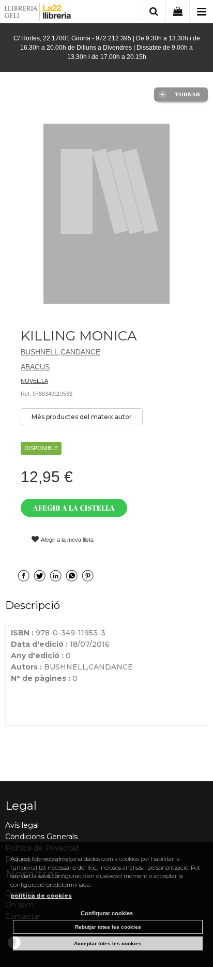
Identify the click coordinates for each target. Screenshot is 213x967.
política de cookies (41, 895)
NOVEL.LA (34, 381)
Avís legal (22, 825)
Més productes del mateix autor (82, 417)
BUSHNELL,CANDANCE (60, 352)
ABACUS (35, 367)
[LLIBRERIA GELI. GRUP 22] (38, 13)
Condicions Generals (41, 836)
